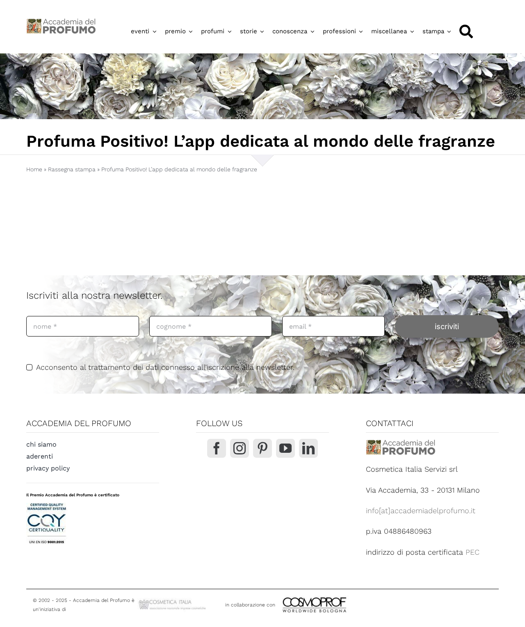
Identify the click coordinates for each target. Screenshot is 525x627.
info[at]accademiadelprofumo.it (420, 510)
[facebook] (216, 448)
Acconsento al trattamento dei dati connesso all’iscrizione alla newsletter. (165, 367)
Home (34, 169)
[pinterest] (262, 448)
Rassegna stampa (72, 169)
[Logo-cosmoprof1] (341, 596)
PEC (472, 552)
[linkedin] (308, 448)
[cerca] (466, 31)
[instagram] (239, 448)
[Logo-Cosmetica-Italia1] (173, 601)
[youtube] (285, 448)
